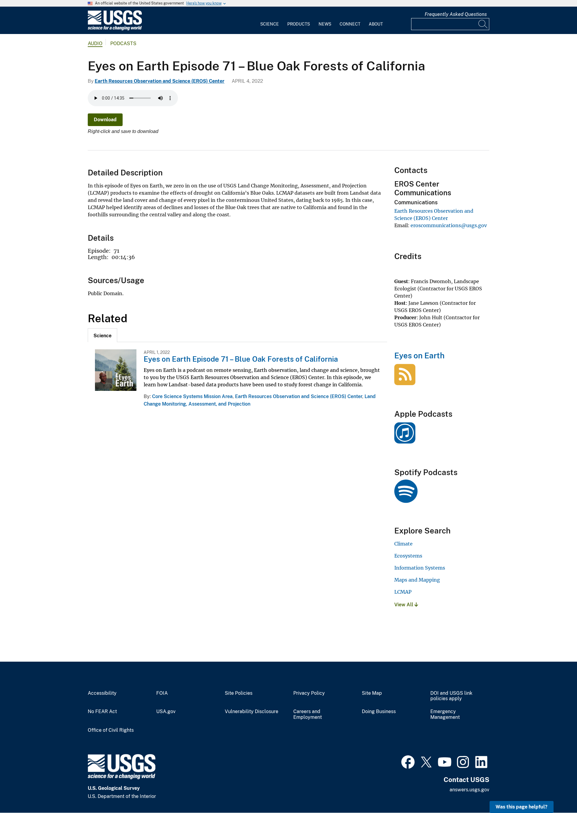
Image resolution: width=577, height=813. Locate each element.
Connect (350, 24)
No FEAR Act (102, 711)
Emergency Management (445, 714)
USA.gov (166, 711)
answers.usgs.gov (469, 790)
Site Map (372, 693)
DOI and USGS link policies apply (451, 696)
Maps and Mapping (417, 580)
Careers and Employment (307, 714)
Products (298, 24)
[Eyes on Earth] (404, 382)
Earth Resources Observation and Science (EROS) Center (159, 81)
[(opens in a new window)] (404, 440)
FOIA (162, 693)
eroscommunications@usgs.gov (449, 225)
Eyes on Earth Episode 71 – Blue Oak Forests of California (241, 359)
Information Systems (419, 568)
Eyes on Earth (419, 355)
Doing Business (379, 711)
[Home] (115, 29)
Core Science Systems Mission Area (192, 396)
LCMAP (402, 592)
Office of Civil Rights (111, 730)
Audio (95, 43)
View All (404, 604)
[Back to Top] (555, 791)
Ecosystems (408, 556)
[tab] (102, 335)
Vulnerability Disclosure (251, 711)
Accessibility (102, 693)
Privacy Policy (309, 693)
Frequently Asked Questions (456, 14)
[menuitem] (269, 20)
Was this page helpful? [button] (522, 807)
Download (105, 119)
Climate (403, 544)
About (376, 24)
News (325, 24)
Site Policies (238, 693)
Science (269, 24)
